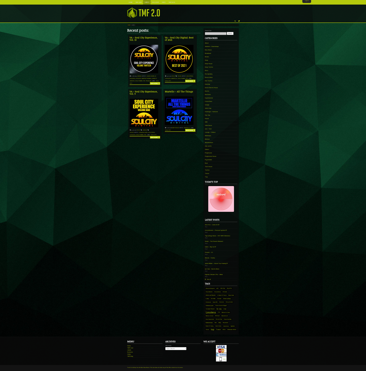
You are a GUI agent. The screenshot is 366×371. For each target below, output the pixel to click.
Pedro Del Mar (228, 319)
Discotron (190, 76)
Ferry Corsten (229, 302)
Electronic (208, 94)
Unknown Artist (231, 329)
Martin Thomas (146, 78)
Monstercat (225, 316)
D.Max (207, 298)
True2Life (148, 81)
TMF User (130, 348)
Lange (224, 309)
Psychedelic (208, 160)
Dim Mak (213, 298)
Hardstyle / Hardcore (211, 112)
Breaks (207, 57)
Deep (206, 60)
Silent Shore (218, 326)
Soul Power (138, 81)
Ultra (224, 329)
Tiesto (207, 329)
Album (207, 43)
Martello (174, 78)
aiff (217, 288)
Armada (225, 292)
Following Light (209, 305)
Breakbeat (208, 53)
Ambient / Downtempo (212, 46)
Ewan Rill (215, 302)
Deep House (175, 127)
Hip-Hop (207, 115)
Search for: (208, 30)
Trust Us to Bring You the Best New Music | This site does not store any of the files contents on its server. (155, 367)
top (144, 81)
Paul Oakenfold (210, 319)
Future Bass (208, 101)
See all (208, 279)
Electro (207, 91)
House (179, 76)
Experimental (209, 98)
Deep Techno (209, 67)
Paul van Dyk (219, 319)
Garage (139, 76)
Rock (206, 163)
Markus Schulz (209, 316)
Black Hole (231, 295)
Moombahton (209, 142)
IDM (206, 122)
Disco (173, 76)
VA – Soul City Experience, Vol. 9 (144, 92)
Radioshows (209, 323)
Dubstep (207, 84)
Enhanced (208, 302)
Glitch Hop (208, 108)
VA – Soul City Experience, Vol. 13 (144, 38)
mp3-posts (208, 146)
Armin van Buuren (211, 295)
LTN (219, 312)
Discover (219, 298)
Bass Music (208, 50)
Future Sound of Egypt (221, 305)
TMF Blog (130, 356)
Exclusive (221, 302)
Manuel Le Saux (226, 312)
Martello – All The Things (179, 91)
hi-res (219, 309)
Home (129, 25)
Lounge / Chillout (210, 132)
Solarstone (226, 326)
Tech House (208, 166)
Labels (129, 350)
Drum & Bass (209, 77)
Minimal (207, 139)
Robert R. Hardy (209, 326)
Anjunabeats (209, 292)
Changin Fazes (143, 132)
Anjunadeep (217, 292)
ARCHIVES (168, 346)
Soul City (168, 81)
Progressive (208, 153)
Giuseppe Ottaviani (210, 309)
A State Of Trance (222, 295)
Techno (207, 170)
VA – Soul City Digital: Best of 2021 (179, 38)
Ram (216, 322)
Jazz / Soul (208, 129)
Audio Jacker (150, 76)
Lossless (138, 78)
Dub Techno (208, 81)
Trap (206, 177)
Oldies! (207, 149)
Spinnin (233, 326)
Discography (208, 74)
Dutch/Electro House (211, 88)
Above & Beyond (210, 288)
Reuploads (225, 322)
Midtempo (208, 136)
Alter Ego (222, 288)
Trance (207, 173)
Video (129, 354)
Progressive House (210, 156)
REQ (220, 323)
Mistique (217, 315)
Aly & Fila (229, 288)
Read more (154, 83)
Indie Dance (208, 125)
